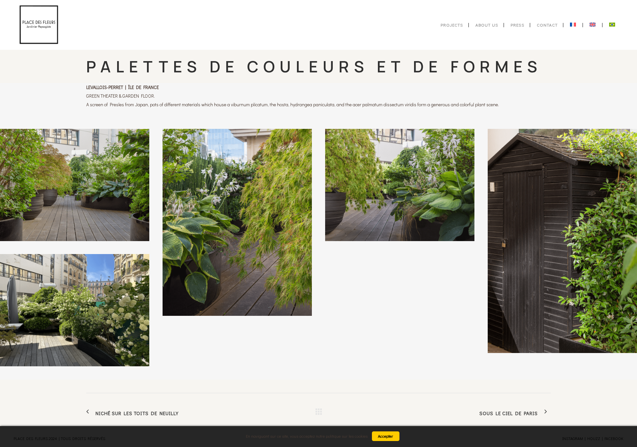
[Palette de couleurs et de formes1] (237, 222)
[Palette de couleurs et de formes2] (399, 185)
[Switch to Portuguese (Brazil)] (612, 25)
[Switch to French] (573, 25)
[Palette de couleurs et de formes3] (562, 241)
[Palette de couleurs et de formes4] (74, 310)
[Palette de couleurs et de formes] (74, 185)
